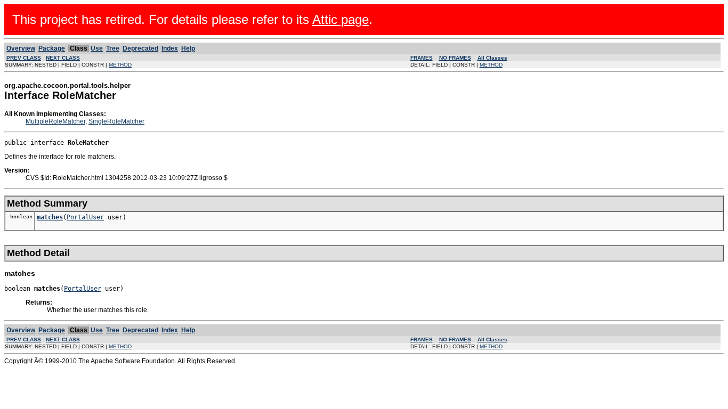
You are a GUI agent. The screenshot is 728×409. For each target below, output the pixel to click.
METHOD (120, 65)
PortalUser (85, 217)
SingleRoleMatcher (116, 121)
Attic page (340, 19)
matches (50, 217)
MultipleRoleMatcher (55, 121)
